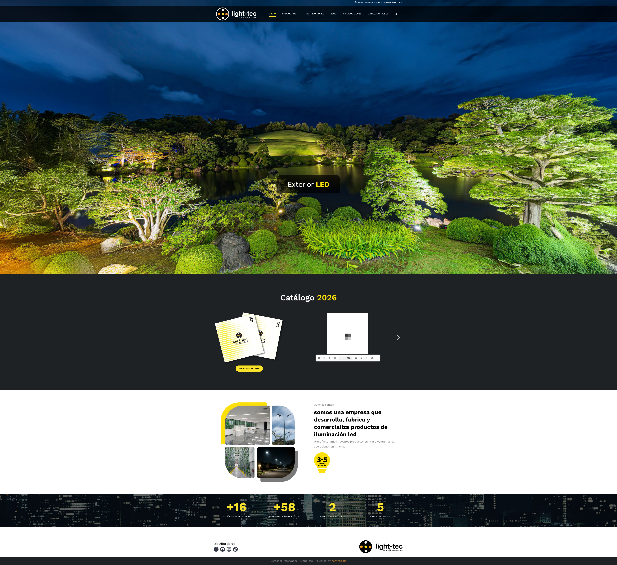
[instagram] (229, 549)
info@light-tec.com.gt (393, 2)
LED (322, 184)
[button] (396, 14)
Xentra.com (339, 560)
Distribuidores (224, 544)
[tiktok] (235, 549)
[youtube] (222, 549)
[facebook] (216, 549)
